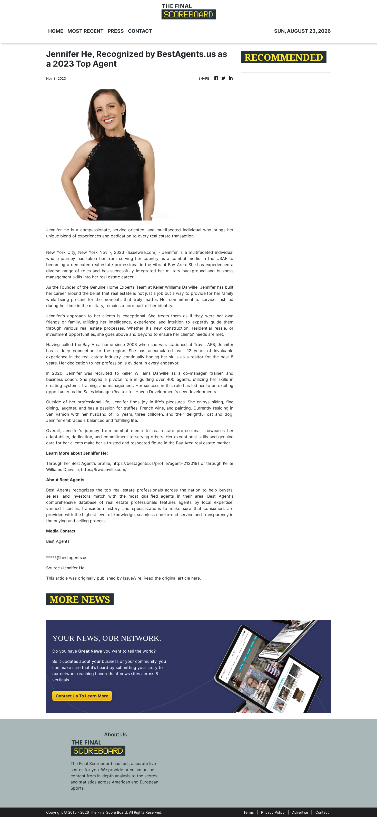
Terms (248, 812)
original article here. (181, 578)
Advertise (300, 812)
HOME (55, 31)
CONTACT (140, 31)
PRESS (116, 31)
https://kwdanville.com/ (104, 469)
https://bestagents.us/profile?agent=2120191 (156, 463)
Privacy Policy (273, 812)
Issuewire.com (141, 252)
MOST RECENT (85, 31)
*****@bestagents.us (66, 557)
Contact (322, 812)
